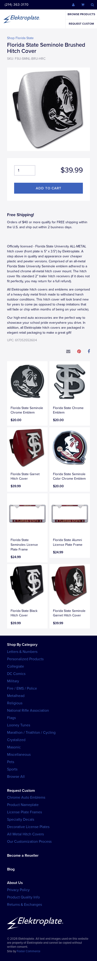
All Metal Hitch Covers (25, 834)
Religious (14, 703)
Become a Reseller (23, 855)
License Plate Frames (24, 812)
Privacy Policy (18, 890)
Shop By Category (22, 644)
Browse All (16, 776)
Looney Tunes (18, 725)
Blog (11, 869)
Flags (11, 717)
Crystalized (16, 740)
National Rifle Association (28, 710)
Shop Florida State (20, 38)
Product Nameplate (23, 804)
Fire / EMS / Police (22, 688)
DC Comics (16, 673)
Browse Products (81, 14)
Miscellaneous (19, 754)
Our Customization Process (29, 841)
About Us (15, 882)
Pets (10, 762)
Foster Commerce (28, 951)
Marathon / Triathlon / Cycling (31, 732)
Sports (12, 769)
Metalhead (15, 695)
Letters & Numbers (22, 651)
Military (13, 681)
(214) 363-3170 (17, 5)
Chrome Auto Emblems (26, 797)
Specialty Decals (20, 819)
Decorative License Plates (28, 826)
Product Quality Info (23, 897)
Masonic (14, 747)
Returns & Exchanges (24, 904)
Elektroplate (21, 19)
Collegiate (15, 666)
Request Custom (81, 23)
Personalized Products (25, 659)
